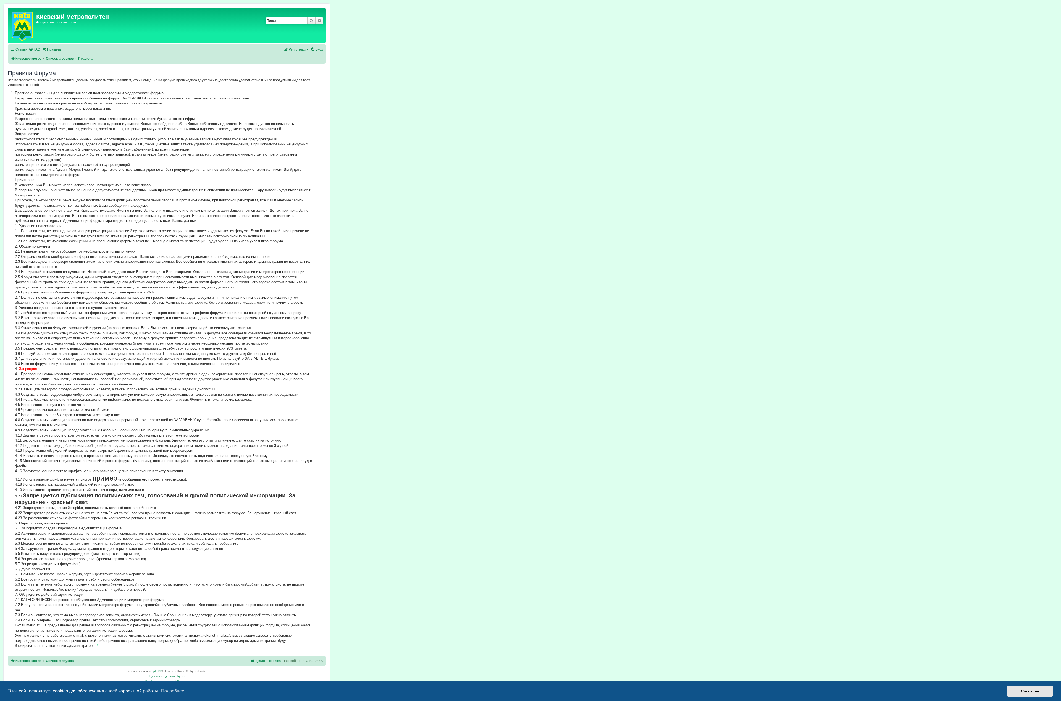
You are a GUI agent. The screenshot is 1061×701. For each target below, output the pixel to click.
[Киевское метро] (22, 25)
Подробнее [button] (172, 691)
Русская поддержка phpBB (167, 676)
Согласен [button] (1030, 691)
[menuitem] (34, 49)
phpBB (157, 671)
